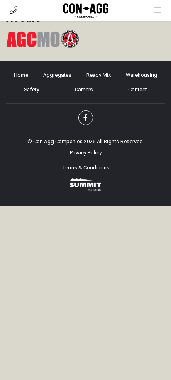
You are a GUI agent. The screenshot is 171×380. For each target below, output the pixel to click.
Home (21, 75)
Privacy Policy (86, 153)
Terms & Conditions (86, 167)
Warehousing (141, 75)
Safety (31, 89)
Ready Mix (98, 75)
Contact (137, 89)
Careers (84, 89)
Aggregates (57, 75)
